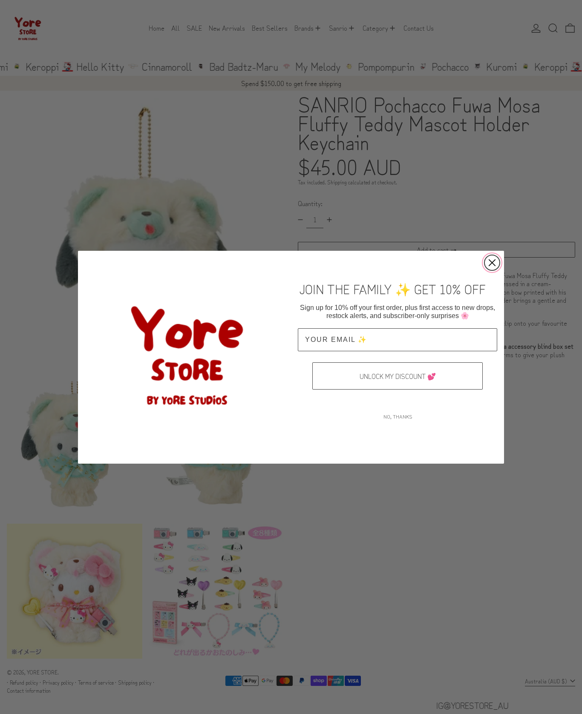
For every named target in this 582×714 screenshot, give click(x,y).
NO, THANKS (397, 416)
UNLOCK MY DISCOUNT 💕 (398, 376)
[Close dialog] (492, 262)
